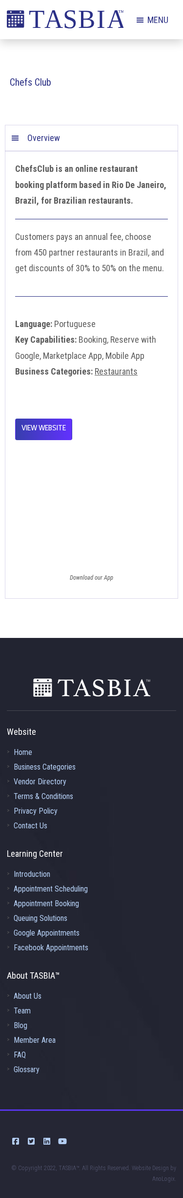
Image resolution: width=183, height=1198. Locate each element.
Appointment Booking (46, 903)
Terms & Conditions (43, 796)
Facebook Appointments (51, 947)
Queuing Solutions (40, 918)
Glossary (27, 1069)
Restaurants (116, 371)
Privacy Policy (36, 811)
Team (22, 1010)
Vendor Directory (40, 781)
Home (23, 752)
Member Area (35, 1040)
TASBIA (65, 22)
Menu (157, 20)
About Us (27, 996)
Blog (20, 1025)
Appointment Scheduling (51, 888)
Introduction (32, 874)
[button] (91, 138)
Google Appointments (47, 933)
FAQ (20, 1054)
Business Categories (45, 767)
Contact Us (30, 825)
